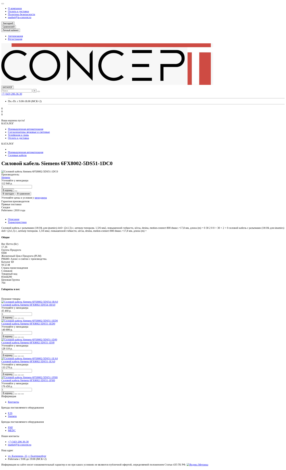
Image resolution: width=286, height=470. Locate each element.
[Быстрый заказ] (16, 190)
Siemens (5, 177)
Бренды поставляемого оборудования (22, 407)
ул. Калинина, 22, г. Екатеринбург (27, 456)
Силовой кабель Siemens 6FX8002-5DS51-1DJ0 (27, 342)
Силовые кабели (17, 155)
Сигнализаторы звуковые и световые (29, 132)
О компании (15, 8)
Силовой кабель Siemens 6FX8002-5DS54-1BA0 (28, 304)
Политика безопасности (21, 14)
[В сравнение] (22, 318)
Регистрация (15, 39)
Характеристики (17, 222)
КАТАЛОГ (7, 87)
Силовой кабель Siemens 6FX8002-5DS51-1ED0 (28, 323)
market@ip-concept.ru (19, 17)
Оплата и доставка (18, 11)
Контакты (13, 402)
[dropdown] (2, 3)
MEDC (12, 430)
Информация (8, 396)
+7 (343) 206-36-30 (11, 94)
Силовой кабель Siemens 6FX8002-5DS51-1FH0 (28, 380)
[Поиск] (38, 91)
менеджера (41, 197)
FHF (10, 427)
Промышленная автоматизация (25, 129)
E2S (10, 413)
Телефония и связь (18, 135)
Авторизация (15, 36)
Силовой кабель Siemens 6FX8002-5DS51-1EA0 (28, 361)
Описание (13, 219)
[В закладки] (19, 318)
